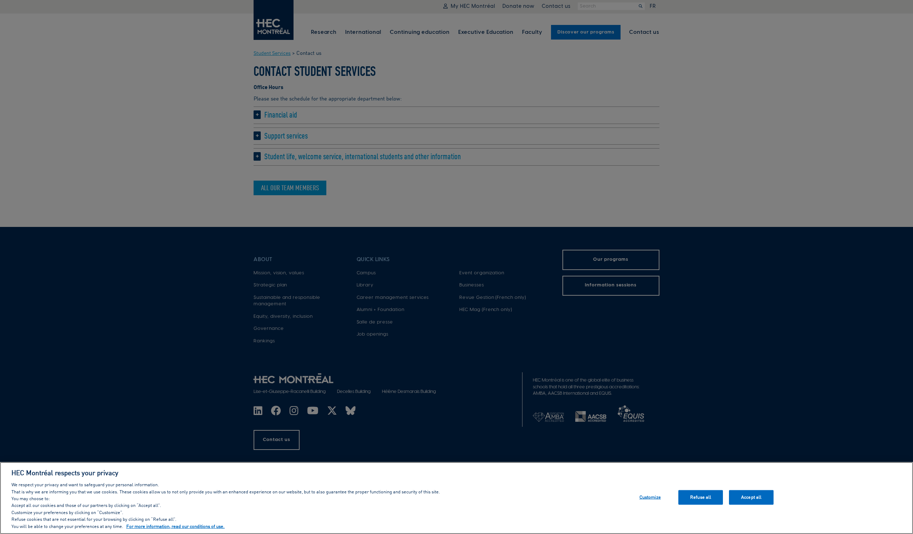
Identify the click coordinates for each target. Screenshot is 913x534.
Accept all (751, 497)
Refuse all (700, 497)
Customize (650, 497)
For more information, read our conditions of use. (175, 526)
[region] (456, 498)
